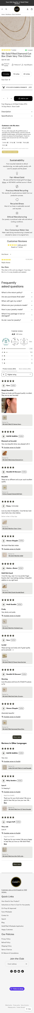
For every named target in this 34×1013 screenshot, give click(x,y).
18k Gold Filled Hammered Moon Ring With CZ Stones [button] (13, 729)
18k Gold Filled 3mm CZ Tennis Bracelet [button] (19, 809)
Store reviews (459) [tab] (25, 369)
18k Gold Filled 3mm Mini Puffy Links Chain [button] (12, 856)
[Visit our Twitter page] (15, 971)
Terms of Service (7, 949)
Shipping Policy (7, 946)
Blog (3, 922)
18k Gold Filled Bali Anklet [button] (15, 556)
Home (3, 14)
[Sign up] (26, 964)
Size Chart (5, 80)
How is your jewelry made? (12, 309)
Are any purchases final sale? (13, 297)
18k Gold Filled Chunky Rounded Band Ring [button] (13, 592)
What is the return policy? (12, 292)
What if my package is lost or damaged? (13, 315)
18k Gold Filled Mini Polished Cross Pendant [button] (12, 628)
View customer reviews (10, 152)
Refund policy (8, 1005)
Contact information (21, 1007)
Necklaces (8, 14)
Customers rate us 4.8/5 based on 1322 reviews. (14, 891)
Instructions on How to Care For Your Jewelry (16, 905)
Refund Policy (6, 942)
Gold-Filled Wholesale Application (13, 926)
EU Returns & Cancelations (10, 953)
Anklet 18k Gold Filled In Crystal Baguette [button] (19, 768)
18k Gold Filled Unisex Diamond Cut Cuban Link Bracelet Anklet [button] (12, 460)
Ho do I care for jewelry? (11, 320)
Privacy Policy (6, 939)
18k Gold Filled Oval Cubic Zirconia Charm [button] (12, 696)
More (30, 341)
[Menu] (2, 9)
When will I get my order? (12, 301)
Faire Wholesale (7, 912)
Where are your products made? (14, 305)
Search (4, 919)
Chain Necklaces (16, 14)
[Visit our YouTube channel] (19, 971)
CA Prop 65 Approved (9, 908)
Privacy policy (16, 1005)
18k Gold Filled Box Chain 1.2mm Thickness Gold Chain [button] (11, 529)
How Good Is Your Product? (10, 901)
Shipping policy (12, 1007)
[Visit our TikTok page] (22, 971)
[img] (6, 260)
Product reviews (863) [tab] (9, 369)
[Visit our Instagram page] (11, 971)
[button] (6, 50)
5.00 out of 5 (22, 245)
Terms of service (25, 1005)
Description (6, 111)
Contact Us (5, 915)
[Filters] (3, 374)
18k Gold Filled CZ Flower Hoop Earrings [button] (14, 662)
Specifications (7, 116)
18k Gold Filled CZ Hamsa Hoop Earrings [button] (11, 424)
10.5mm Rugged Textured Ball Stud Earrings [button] (12, 494)
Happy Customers (7, 929)
